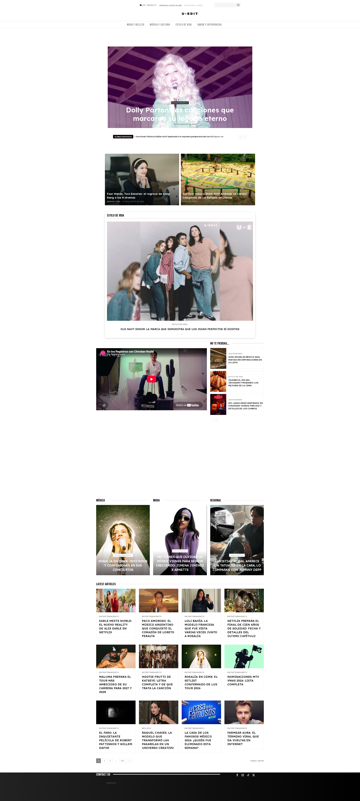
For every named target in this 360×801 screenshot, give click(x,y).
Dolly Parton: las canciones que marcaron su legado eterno (180, 114)
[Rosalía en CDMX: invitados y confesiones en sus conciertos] (123, 540)
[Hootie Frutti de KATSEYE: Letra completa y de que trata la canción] (158, 656)
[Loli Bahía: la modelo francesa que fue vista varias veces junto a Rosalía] (201, 600)
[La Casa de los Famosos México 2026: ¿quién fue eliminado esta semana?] (201, 712)
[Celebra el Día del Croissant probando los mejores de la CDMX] (218, 381)
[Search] (238, 5)
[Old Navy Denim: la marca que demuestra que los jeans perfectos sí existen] (180, 271)
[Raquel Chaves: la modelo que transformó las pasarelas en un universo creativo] (158, 712)
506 (122, 761)
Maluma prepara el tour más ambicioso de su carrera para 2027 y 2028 (115, 684)
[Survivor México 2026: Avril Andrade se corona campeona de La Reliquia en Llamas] (218, 179)
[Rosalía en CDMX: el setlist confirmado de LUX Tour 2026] (201, 656)
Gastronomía (235, 353)
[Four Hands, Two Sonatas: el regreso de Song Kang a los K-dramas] (142, 179)
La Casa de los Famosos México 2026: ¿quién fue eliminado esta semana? (198, 740)
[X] (253, 775)
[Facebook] (237, 775)
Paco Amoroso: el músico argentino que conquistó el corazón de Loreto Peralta (158, 628)
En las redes (180, 551)
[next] (245, 136)
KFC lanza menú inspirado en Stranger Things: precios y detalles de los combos (245, 406)
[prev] (240, 136)
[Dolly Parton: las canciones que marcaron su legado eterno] (180, 87)
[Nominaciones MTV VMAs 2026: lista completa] (244, 656)
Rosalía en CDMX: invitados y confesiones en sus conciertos (169, 136)
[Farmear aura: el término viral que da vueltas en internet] (244, 712)
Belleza (146, 728)
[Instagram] (242, 775)
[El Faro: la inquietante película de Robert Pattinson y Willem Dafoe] (116, 712)
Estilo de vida (179, 324)
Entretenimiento (180, 103)
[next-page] (182, 335)
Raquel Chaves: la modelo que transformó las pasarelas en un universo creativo (158, 740)
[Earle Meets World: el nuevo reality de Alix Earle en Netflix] (116, 600)
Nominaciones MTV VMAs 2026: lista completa (243, 680)
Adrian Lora (165, 124)
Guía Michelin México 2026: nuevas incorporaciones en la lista (245, 360)
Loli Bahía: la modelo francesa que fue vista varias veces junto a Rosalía (201, 628)
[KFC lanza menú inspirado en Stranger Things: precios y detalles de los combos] (218, 404)
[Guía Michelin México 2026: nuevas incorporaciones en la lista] (218, 358)
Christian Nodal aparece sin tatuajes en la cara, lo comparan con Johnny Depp (237, 565)
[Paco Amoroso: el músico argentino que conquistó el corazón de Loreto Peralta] (158, 600)
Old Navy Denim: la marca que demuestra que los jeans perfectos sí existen (180, 329)
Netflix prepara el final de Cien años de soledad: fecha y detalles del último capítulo (244, 628)
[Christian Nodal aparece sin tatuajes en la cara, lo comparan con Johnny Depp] (237, 540)
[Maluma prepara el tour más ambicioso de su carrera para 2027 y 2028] (116, 656)
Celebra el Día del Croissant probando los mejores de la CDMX (243, 383)
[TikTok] (248, 775)
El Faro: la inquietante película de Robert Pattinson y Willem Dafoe (115, 740)
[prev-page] (177, 335)
